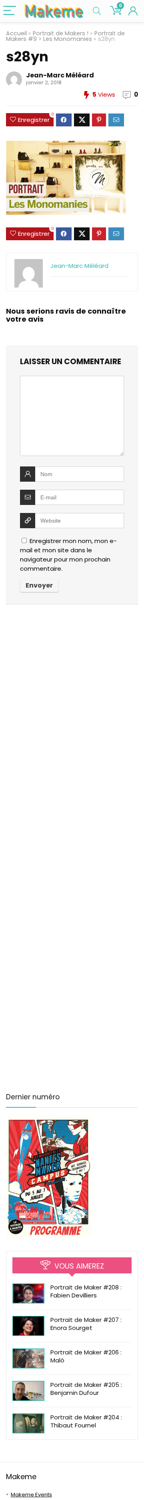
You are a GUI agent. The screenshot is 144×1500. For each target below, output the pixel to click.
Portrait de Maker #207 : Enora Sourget (86, 1324)
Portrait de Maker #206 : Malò (86, 1356)
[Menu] (9, 11)
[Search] (96, 11)
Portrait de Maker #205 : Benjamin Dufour (86, 1388)
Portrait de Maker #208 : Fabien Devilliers (86, 1291)
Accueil (16, 33)
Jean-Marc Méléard (60, 75)
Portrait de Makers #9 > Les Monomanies (65, 36)
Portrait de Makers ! (60, 33)
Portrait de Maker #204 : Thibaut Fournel (86, 1421)
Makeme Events (31, 1494)
